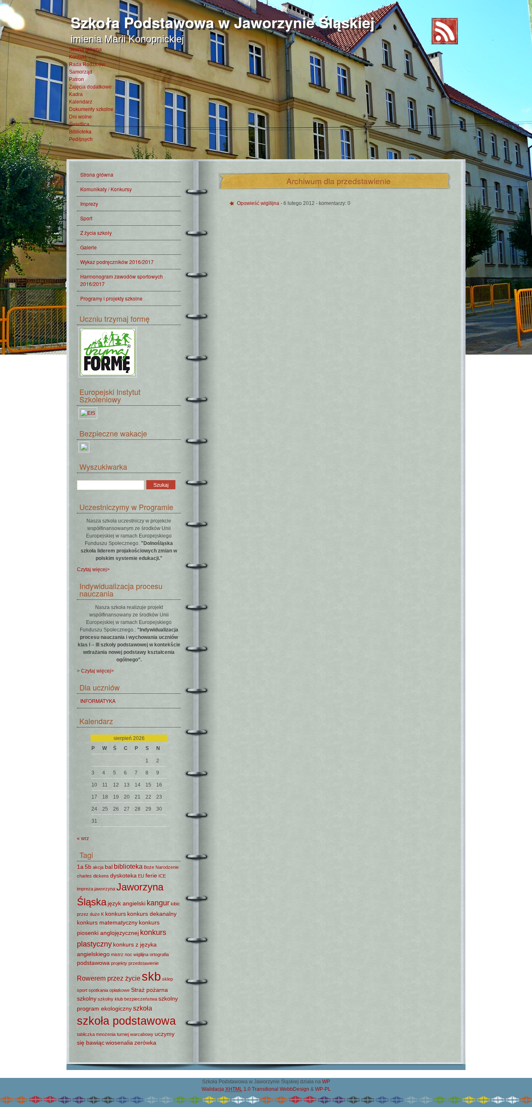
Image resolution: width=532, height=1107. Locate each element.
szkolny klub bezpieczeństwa (127, 998)
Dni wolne (80, 117)
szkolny (86, 998)
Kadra (76, 94)
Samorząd (80, 72)
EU (141, 875)
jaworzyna (104, 888)
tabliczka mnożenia (96, 1034)
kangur (158, 903)
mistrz (117, 954)
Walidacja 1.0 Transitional (240, 1089)
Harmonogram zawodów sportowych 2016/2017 (121, 280)
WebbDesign (294, 1089)
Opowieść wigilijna (259, 203)
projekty (119, 963)
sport (82, 990)
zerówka (145, 1042)
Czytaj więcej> (93, 569)
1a (80, 866)
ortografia (159, 954)
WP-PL (323, 1089)
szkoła (142, 1008)
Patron (76, 79)
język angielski (126, 903)
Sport (86, 218)
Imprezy (89, 203)
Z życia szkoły (96, 232)
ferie (151, 875)
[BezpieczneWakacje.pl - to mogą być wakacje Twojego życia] (84, 452)
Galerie (88, 247)
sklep (167, 978)
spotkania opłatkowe (109, 990)
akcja (98, 867)
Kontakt (77, 57)
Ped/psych (81, 139)
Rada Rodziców (87, 64)
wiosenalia (119, 1042)
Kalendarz (80, 102)
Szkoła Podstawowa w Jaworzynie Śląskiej (222, 22)
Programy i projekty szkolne (111, 298)
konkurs (115, 913)
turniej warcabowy (135, 1034)
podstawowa (93, 962)
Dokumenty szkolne (91, 109)
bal (109, 866)
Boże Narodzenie (161, 867)
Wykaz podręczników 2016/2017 (117, 261)
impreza (85, 888)
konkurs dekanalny (152, 913)
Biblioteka (80, 132)
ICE (162, 875)
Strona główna (85, 49)
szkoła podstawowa (126, 1021)
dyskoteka (123, 875)
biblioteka (128, 866)
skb (151, 976)
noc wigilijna (136, 954)
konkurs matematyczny (107, 922)
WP (326, 1082)
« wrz (83, 838)
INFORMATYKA (98, 700)
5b (88, 866)
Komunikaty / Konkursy (106, 188)
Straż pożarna (149, 989)
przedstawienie (143, 963)
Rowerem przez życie (108, 978)
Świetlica (79, 124)
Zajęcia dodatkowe (90, 87)
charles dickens (93, 875)
